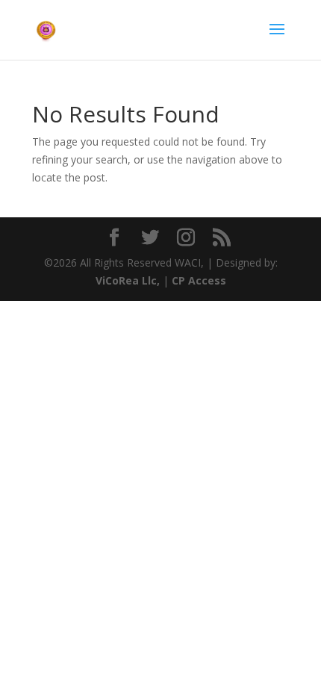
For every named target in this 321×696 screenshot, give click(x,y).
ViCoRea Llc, (128, 280)
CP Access (199, 280)
